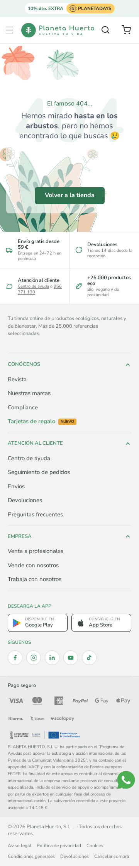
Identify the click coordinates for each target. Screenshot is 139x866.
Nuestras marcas (29, 393)
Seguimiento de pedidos (39, 472)
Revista (17, 379)
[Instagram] (33, 657)
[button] (9, 30)
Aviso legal (19, 846)
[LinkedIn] (52, 657)
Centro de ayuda (33, 286)
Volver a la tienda (70, 195)
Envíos (16, 486)
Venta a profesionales (35, 551)
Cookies (94, 846)
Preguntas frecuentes (35, 514)
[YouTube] (70, 657)
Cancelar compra (111, 856)
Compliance (23, 407)
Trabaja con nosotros (34, 579)
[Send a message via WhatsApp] (126, 780)
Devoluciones (25, 500)
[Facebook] (15, 657)
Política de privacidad (59, 846)
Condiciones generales (31, 856)
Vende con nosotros (33, 565)
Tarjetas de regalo (41, 421)
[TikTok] (89, 657)
